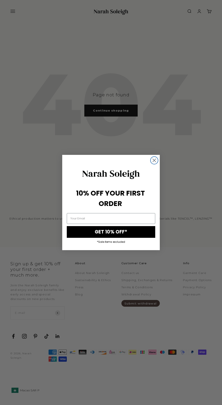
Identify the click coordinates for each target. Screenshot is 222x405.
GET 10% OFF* (111, 231)
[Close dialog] (154, 160)
